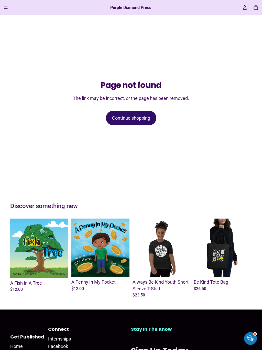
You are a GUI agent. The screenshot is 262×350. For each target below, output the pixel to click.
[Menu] (6, 8)
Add (64, 269)
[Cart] (255, 7)
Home (16, 346)
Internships (59, 339)
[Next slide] (62, 248)
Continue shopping (131, 118)
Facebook (58, 346)
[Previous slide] (15, 248)
